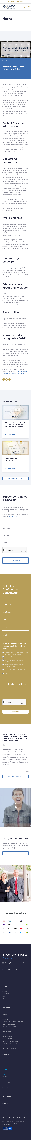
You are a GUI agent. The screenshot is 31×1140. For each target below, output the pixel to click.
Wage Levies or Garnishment (10, 1048)
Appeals (4, 1014)
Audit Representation (8, 1016)
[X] (6, 958)
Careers (4, 998)
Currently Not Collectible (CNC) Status (13, 1021)
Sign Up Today (15, 560)
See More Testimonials (15, 776)
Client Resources (7, 1087)
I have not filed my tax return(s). (14, 657)
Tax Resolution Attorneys (9, 1001)
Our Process (6, 993)
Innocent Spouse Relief (8, 1024)
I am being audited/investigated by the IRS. (15, 660)
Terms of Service (12, 1117)
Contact (5, 1103)
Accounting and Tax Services (10, 1012)
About (5, 986)
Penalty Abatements (7, 1038)
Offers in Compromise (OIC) (9, 1034)
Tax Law (4, 1046)
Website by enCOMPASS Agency (9, 1123)
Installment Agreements (9, 1026)
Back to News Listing (15, 478)
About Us (4, 991)
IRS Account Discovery (8, 1029)
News (4, 1069)
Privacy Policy (5, 1117)
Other (6, 674)
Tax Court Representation (9, 1043)
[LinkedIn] (11, 958)
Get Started (15, 711)
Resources (7, 1083)
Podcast (4, 1076)
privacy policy (13, 516)
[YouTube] (8, 958)
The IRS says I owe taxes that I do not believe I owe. (15, 665)
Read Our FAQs (15, 853)
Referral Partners (7, 1090)
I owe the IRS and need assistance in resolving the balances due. (16, 653)
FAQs (3, 996)
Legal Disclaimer (6, 1124)
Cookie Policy (20, 1117)
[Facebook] (3, 958)
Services (6, 1007)
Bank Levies (5, 1019)
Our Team (6, 1054)
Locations (6, 1096)
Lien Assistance (6, 1031)
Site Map (26, 1117)
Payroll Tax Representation (10, 1036)
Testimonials (7, 1062)
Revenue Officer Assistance (10, 1041)
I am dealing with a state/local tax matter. (15, 669)
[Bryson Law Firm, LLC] (7, 7)
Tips (11, 60)
